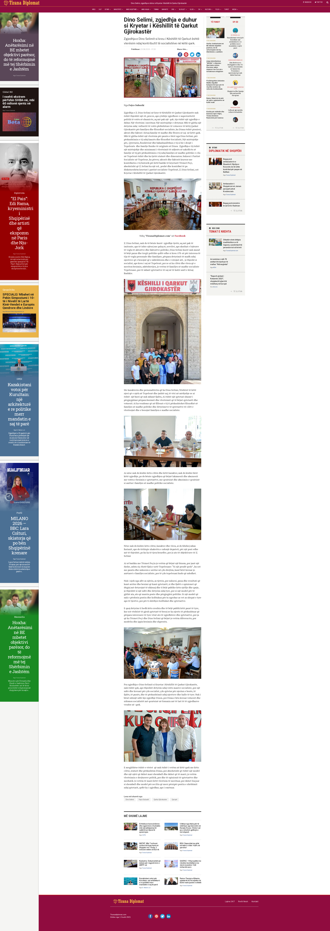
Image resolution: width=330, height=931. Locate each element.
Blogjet (182, 9)
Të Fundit (215, 22)
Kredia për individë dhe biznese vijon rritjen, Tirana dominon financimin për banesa (215, 115)
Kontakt (254, 901)
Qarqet (174, 800)
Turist (226, 9)
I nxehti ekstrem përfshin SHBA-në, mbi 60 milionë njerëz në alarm (18, 102)
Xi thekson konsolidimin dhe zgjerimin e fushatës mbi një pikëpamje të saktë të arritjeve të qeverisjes (149, 828)
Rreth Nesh (243, 901)
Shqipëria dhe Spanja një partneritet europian (235, 93)
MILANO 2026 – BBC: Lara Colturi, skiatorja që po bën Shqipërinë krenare (19, 535)
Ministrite (117, 9)
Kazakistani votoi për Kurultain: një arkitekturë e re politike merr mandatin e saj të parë (149, 881)
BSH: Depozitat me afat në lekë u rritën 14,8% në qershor (190, 845)
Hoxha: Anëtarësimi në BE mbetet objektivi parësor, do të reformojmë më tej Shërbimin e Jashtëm (215, 48)
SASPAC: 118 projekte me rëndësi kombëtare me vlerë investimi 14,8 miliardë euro (190, 864)
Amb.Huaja (145, 9)
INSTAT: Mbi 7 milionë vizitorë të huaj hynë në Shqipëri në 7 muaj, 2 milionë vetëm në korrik (149, 846)
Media (234, 9)
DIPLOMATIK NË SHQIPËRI (225, 150)
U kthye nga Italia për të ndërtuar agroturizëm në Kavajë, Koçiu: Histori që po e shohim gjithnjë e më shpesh (190, 828)
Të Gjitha (219, 128)
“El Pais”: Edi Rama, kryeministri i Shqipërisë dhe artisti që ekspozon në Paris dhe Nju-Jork (20, 223)
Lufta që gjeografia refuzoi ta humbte (235, 111)
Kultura (208, 9)
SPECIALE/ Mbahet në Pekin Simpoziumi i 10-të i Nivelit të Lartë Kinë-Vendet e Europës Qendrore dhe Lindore (19, 301)
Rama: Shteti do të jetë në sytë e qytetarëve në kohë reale (215, 100)
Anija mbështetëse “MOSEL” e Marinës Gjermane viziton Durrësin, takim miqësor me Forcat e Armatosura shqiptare (214, 66)
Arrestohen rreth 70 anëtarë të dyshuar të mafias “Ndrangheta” (219, 261)
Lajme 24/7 (230, 901)
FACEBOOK (308, 2)
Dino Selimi (130, 800)
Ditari (107, 9)
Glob (191, 9)
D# (199, 9)
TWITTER (319, 2)
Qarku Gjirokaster (160, 800)
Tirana (156, 9)
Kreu (93, 9)
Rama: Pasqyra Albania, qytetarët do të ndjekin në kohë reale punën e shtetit (190, 880)
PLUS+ (218, 9)
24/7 (100, 9)
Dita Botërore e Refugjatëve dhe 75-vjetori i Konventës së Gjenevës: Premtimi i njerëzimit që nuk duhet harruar (235, 68)
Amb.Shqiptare (131, 9)
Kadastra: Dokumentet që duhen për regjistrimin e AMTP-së (149, 863)
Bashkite (165, 9)
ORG (172, 9)
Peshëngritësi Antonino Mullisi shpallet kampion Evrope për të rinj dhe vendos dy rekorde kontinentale (215, 85)
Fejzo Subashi (144, 800)
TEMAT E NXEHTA (220, 230)
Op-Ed (235, 22)
